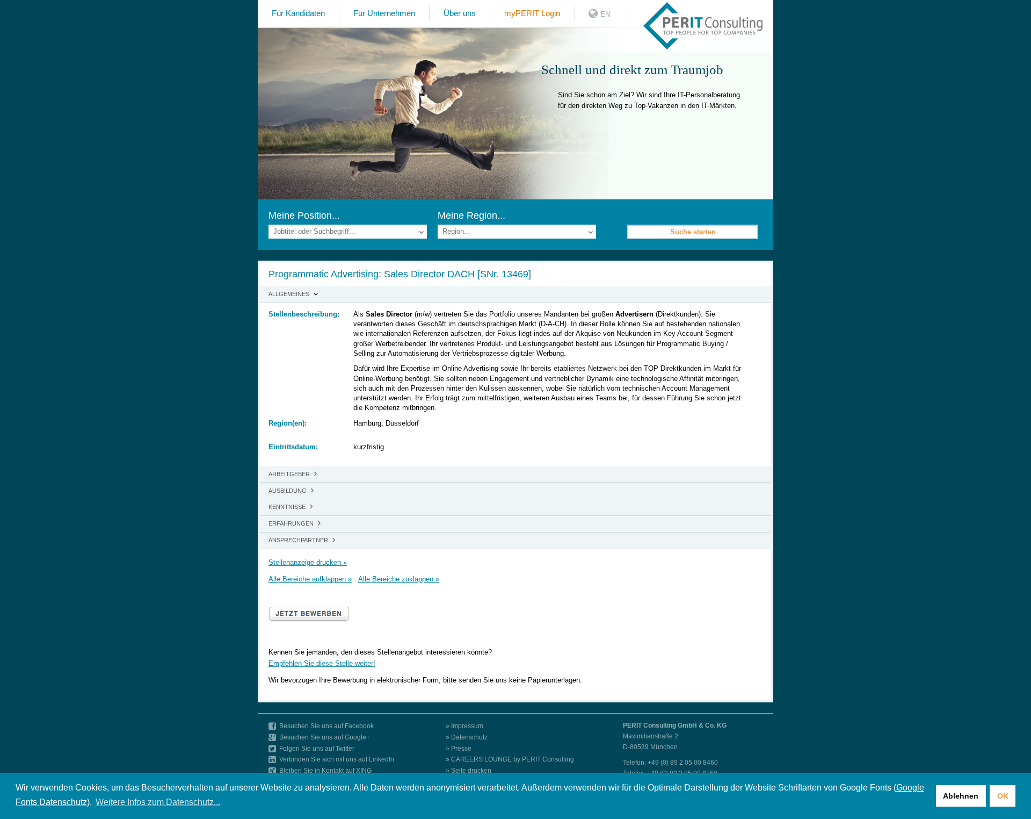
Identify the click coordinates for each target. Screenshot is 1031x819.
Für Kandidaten (298, 13)
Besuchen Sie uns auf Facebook (326, 725)
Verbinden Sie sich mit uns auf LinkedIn (336, 759)
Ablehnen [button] (960, 796)
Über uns (460, 13)
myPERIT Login (532, 13)
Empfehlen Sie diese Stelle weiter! (321, 663)
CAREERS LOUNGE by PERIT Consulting (512, 759)
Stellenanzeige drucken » (307, 562)
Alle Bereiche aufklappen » (310, 579)
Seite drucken (471, 770)
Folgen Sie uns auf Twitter (316, 748)
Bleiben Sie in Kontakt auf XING (325, 770)
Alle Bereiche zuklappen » (398, 579)
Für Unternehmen (384, 13)
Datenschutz (469, 737)
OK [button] (1002, 796)
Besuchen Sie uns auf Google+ (324, 737)
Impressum (467, 725)
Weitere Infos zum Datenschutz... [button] (158, 802)
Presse (461, 748)
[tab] (515, 294)
